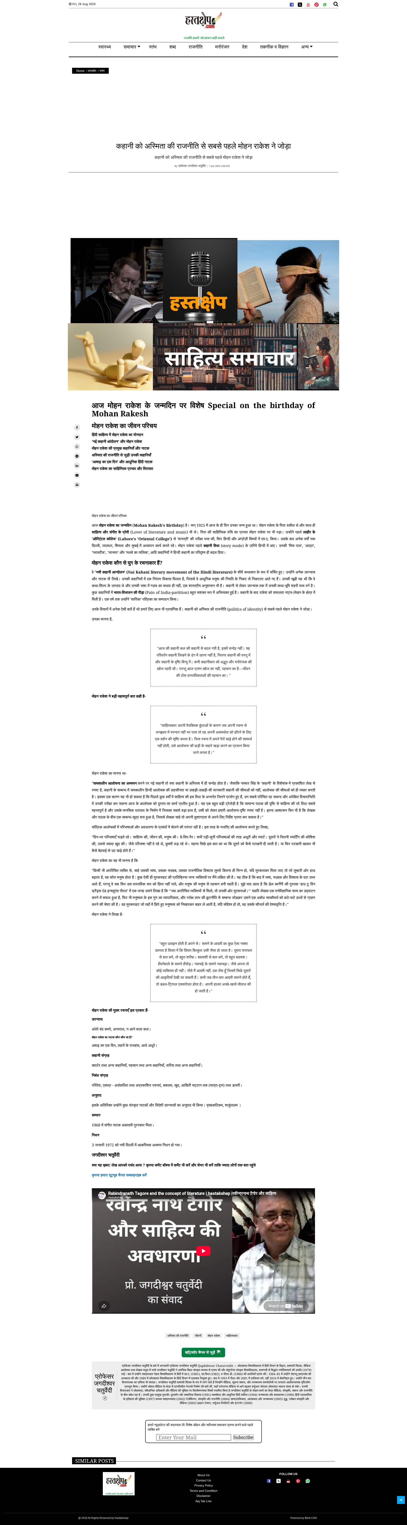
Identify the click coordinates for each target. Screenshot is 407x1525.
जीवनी (198, 1336)
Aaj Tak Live (203, 1501)
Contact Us (203, 1480)
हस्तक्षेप (92, 71)
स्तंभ (102, 71)
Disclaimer (203, 1495)
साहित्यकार (232, 1336)
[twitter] (299, 4)
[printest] (316, 4)
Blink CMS (311, 1518)
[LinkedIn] (77, 466)
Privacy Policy (203, 1485)
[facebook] (291, 4)
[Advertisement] (203, 109)
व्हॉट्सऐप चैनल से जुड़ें (200, 1352)
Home (80, 71)
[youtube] (308, 4)
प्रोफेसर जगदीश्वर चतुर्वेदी (104, 1383)
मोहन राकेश (214, 1336)
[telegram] (77, 456)
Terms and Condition (203, 1490)
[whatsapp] (324, 4)
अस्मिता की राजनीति (177, 1336)
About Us (203, 1475)
